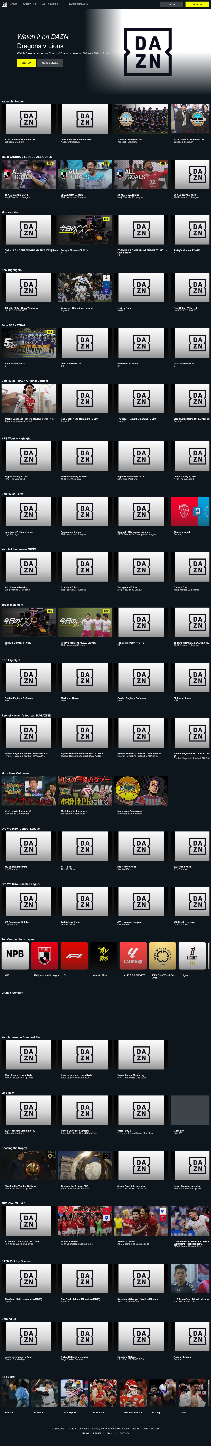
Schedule (30, 4)
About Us (112, 1433)
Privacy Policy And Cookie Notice (110, 1428)
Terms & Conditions (78, 1428)
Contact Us (58, 1428)
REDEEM (98, 1433)
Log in (171, 4)
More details (78, 4)
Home (13, 4)
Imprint (135, 1428)
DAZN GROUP (150, 1428)
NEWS (86, 1433)
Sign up (197, 4)
